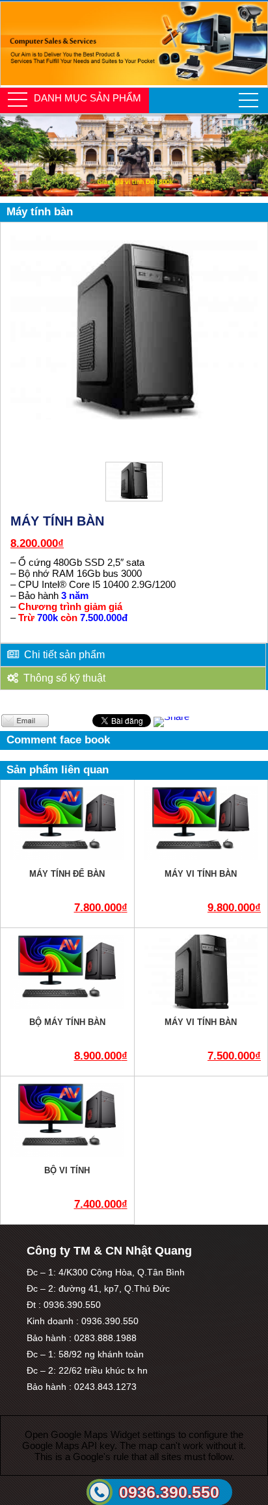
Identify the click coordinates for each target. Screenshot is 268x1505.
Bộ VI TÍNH (67, 1170)
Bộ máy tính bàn (67, 1022)
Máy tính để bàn (67, 874)
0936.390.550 (169, 1492)
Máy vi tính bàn (201, 874)
